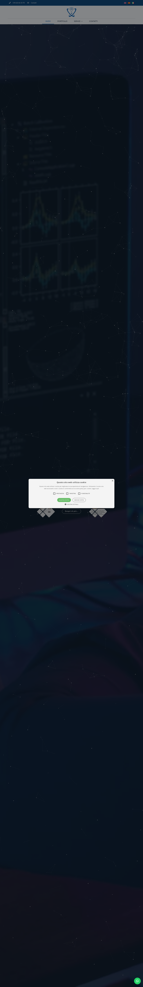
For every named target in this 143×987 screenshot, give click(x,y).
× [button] (112, 481)
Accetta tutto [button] (64, 500)
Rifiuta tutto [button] (79, 500)
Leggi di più (95, 488)
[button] (137, 981)
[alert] (71, 493)
